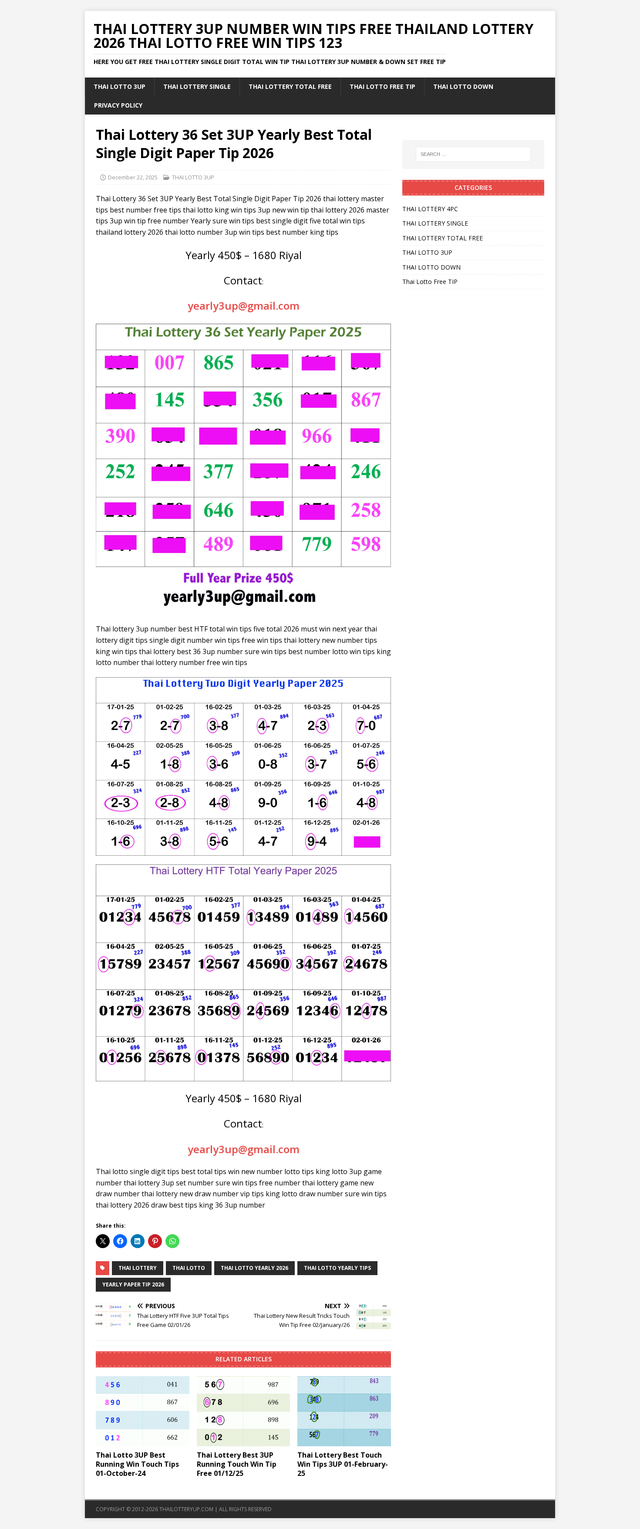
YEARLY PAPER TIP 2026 (133, 1284)
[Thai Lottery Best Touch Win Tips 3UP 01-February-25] (344, 1411)
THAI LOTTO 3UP (119, 86)
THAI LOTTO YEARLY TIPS (337, 1268)
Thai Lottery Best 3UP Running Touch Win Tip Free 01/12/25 (236, 1464)
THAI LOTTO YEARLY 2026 (254, 1268)
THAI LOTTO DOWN (463, 86)
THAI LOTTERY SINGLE (197, 86)
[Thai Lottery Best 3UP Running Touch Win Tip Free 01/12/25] (243, 1411)
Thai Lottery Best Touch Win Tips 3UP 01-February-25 (342, 1464)
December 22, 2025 (133, 177)
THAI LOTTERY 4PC (430, 209)
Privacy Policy (118, 105)
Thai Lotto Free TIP (382, 86)
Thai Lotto (188, 1268)
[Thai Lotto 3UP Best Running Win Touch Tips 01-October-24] (142, 1411)
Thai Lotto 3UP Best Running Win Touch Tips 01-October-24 (137, 1464)
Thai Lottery (137, 1268)
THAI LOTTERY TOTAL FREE (290, 86)
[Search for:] (473, 154)
